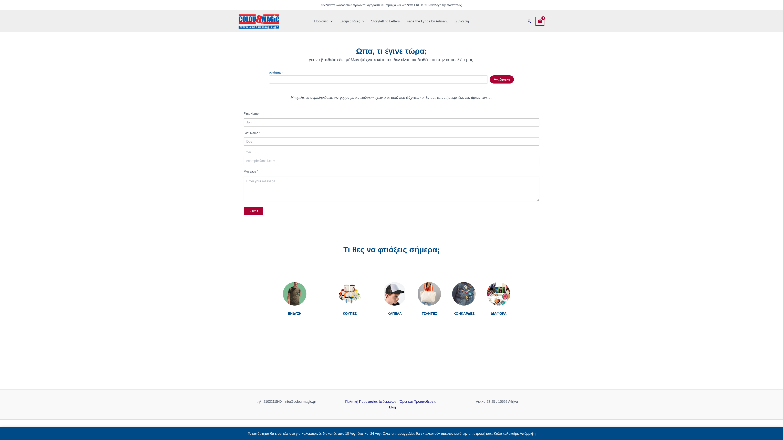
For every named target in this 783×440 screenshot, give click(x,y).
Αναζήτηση (276, 72)
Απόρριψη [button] (527, 434)
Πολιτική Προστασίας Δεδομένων (370, 402)
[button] (330, 21)
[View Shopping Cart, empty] (539, 21)
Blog (392, 407)
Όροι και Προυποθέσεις (418, 402)
